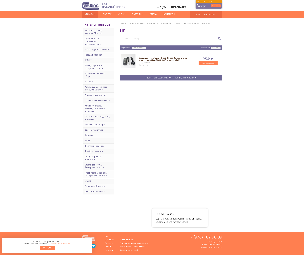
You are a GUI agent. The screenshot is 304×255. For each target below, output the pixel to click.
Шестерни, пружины (94, 146)
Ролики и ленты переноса (97, 100)
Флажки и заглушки (94, 130)
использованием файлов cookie (60, 244)
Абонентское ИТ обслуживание (132, 247)
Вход (199, 14)
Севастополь (162, 219)
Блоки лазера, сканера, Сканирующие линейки (96, 174)
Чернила (89, 135)
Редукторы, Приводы (95, 186)
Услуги (122, 14)
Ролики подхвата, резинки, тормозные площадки (95, 109)
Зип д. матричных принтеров (93, 158)
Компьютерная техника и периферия (142, 23)
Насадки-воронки (93, 55)
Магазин (90, 14)
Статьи (153, 14)
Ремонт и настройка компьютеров (134, 243)
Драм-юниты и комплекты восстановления (93, 41)
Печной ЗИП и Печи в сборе (94, 75)
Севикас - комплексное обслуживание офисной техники (90, 5)
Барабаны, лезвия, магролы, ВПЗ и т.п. (94, 32)
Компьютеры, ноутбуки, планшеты (169, 23)
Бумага (88, 181)
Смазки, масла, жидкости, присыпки (97, 118)
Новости (106, 14)
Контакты (169, 14)
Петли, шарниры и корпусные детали (94, 67)
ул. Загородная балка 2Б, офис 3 (185, 219)
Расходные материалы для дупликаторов (96, 88)
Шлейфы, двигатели (94, 151)
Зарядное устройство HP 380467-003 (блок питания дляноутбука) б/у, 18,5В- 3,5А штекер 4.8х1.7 (163, 59)
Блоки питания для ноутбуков (194, 23)
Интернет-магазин (127, 240)
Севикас (123, 23)
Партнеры (137, 14)
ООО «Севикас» (216, 247)
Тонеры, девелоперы (95, 125)
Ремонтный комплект (95, 95)
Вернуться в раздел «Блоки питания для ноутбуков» (171, 78)
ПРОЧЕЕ (88, 60)
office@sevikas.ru (215, 244)
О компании (109, 240)
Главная (108, 236)
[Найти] (219, 38)
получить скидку (208, 63)
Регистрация (210, 14)
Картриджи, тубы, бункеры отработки (94, 166)
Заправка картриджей (129, 250)
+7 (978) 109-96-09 (171, 7)
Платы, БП (89, 82)
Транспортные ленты (95, 192)
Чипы (87, 141)
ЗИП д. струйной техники (97, 50)
